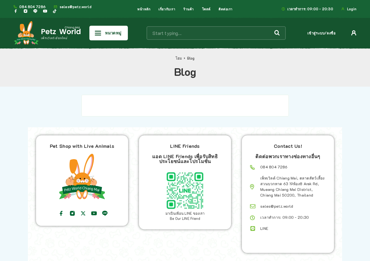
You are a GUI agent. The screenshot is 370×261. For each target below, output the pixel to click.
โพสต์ (206, 9)
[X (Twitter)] (83, 213)
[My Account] (354, 33)
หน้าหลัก (143, 9)
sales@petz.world (76, 7)
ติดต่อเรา (226, 9)
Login (351, 9)
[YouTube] (45, 11)
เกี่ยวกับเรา (166, 9)
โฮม (179, 58)
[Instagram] (25, 11)
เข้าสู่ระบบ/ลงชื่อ (321, 33)
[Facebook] (16, 11)
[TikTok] (55, 11)
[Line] (35, 11)
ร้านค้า (188, 9)
